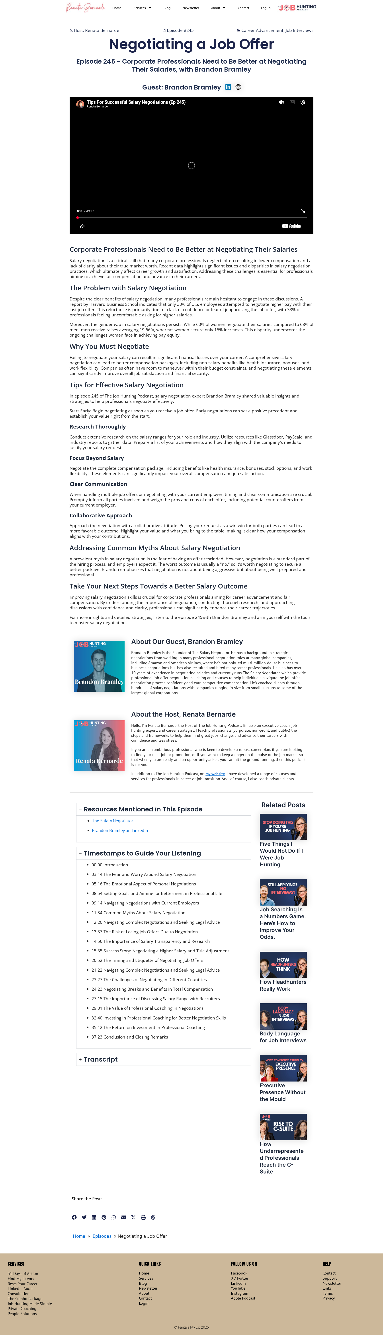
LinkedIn (238, 1283)
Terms (328, 1293)
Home (116, 8)
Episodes (102, 1236)
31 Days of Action (23, 1273)
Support (330, 1278)
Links (327, 1288)
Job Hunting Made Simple (30, 1303)
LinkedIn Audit (20, 1288)
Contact (243, 8)
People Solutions (22, 1313)
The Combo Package (25, 1298)
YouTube (238, 1288)
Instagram (239, 1293)
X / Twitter (239, 1278)
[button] (74, 1217)
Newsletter (191, 8)
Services (139, 8)
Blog (167, 8)
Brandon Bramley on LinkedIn (120, 830)
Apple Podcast (243, 1298)
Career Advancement (262, 30)
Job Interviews (299, 30)
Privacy (329, 1298)
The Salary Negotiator (112, 821)
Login (144, 1303)
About (215, 8)
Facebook (239, 1273)
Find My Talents (21, 1278)
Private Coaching (22, 1308)
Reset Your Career (22, 1283)
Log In (266, 8)
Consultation (18, 1293)
